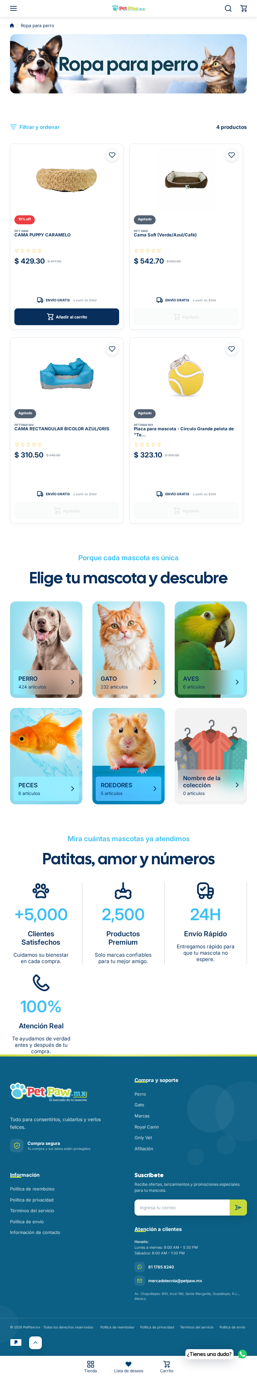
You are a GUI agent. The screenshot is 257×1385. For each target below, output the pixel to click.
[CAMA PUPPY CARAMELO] (66, 180)
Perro (140, 1094)
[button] (243, 8)
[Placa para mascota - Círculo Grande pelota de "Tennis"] (186, 374)
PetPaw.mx (24, 425)
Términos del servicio (32, 1210)
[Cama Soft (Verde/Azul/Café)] (186, 180)
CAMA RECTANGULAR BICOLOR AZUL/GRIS (61, 428)
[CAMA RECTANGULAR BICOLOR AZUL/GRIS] (66, 374)
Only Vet (143, 1137)
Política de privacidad (32, 1199)
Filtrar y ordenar (39, 127)
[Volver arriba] (35, 1342)
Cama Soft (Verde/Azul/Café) (165, 234)
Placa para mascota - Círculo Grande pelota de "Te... (184, 431)
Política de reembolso (32, 1188)
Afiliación (144, 1148)
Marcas (142, 1115)
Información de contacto (35, 1232)
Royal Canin (147, 1126)
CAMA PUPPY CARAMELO (42, 234)
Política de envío (27, 1221)
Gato (139, 1104)
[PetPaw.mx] (128, 8)
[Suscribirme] (238, 1207)
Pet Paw (21, 231)
